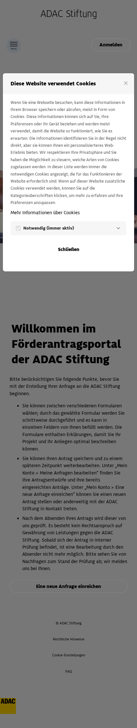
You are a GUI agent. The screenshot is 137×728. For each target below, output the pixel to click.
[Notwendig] (118, 228)
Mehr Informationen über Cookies (45, 212)
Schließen (68, 249)
